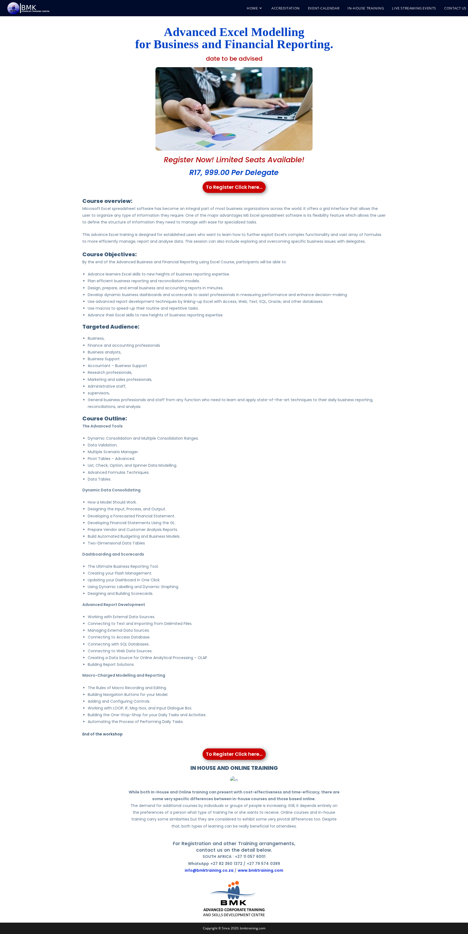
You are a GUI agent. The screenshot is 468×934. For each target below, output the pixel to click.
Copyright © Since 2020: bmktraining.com (234, 928)
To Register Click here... (234, 187)
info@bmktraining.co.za (209, 870)
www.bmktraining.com (260, 870)
